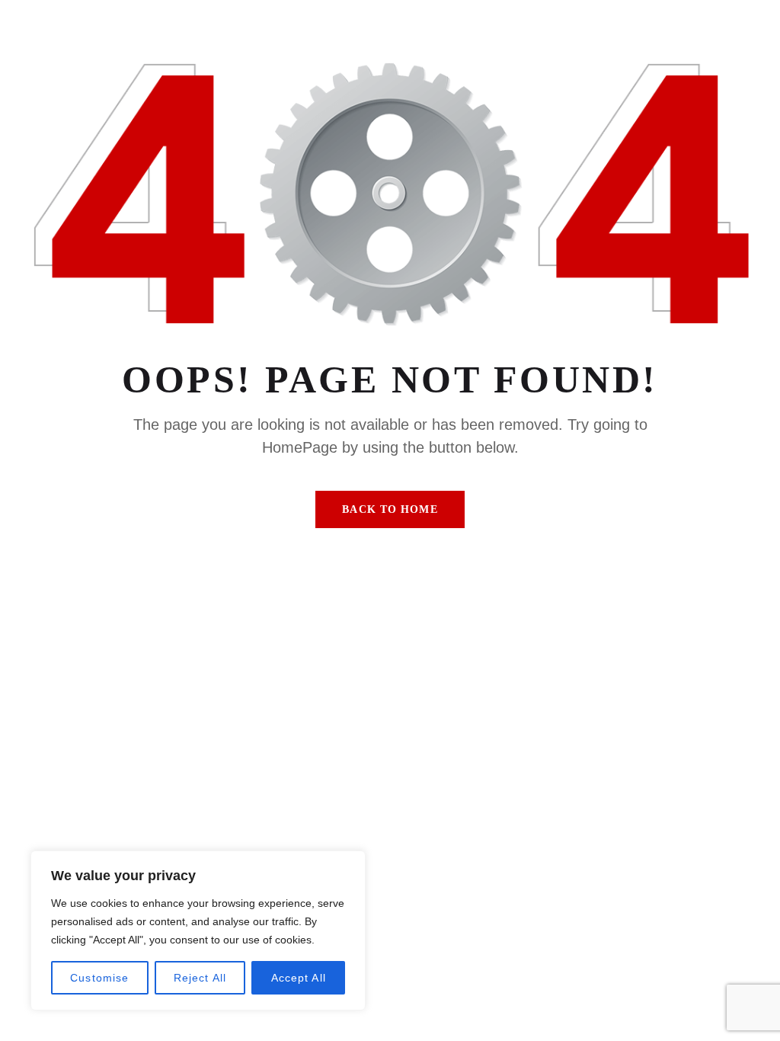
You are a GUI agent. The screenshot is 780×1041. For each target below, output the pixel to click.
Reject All (200, 978)
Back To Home (389, 509)
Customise (99, 978)
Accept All (298, 978)
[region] (198, 930)
